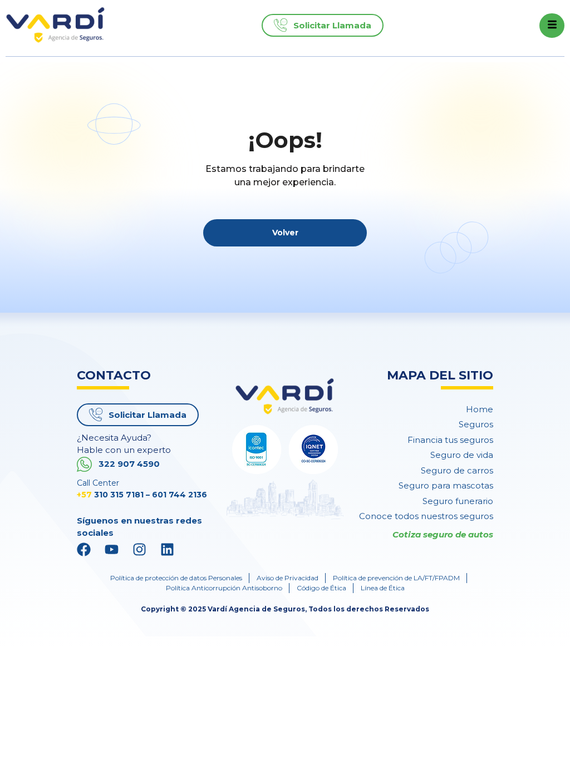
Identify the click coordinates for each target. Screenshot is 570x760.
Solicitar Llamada (332, 25)
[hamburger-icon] (551, 25)
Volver (285, 233)
